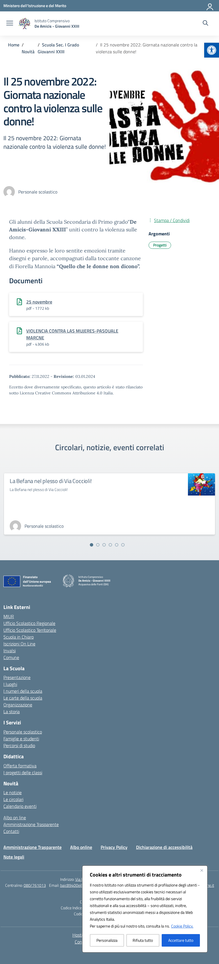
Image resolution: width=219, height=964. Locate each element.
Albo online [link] (81, 847)
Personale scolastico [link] (22, 731)
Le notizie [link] (12, 792)
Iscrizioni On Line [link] (19, 643)
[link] (211, 50)
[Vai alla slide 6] (123, 545)
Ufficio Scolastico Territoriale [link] (29, 630)
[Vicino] (201, 870)
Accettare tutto (180, 940)
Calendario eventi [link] (19, 806)
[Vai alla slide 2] (98, 545)
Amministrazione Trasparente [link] (31, 824)
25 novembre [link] (39, 301)
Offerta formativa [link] (19, 765)
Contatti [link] (11, 831)
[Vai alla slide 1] (91, 545)
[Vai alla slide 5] (116, 545)
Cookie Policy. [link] (182, 926)
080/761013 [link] (35, 885)
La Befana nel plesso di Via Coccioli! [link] (51, 480)
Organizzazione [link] (17, 704)
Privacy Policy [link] (114, 847)
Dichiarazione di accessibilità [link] (164, 847)
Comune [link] (11, 657)
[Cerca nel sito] (205, 23)
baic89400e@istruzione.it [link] (82, 885)
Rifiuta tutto (143, 940)
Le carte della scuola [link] (22, 697)
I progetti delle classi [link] (22, 772)
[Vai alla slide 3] (104, 545)
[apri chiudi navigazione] (9, 23)
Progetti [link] (160, 245)
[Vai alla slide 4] (110, 545)
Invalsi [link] (9, 650)
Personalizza (106, 940)
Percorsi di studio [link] (19, 745)
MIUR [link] (8, 616)
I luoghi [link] (10, 684)
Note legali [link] (13, 856)
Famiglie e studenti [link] (21, 738)
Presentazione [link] (17, 677)
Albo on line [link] (14, 817)
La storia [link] (11, 711)
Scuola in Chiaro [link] (18, 636)
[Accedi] (210, 6)
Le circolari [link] (13, 799)
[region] (145, 909)
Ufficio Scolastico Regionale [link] (29, 623)
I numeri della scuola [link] (22, 691)
